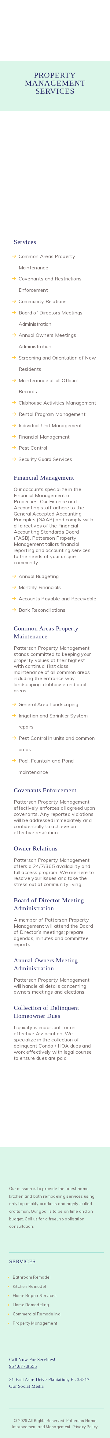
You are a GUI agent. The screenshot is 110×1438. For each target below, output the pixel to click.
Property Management (35, 1323)
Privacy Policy (85, 1426)
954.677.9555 (23, 1366)
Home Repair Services (35, 1295)
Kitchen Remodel (29, 1286)
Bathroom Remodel (32, 1277)
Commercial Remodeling (37, 1313)
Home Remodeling (31, 1304)
